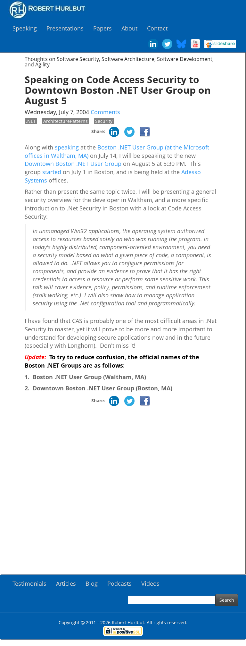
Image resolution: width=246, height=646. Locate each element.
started (51, 172)
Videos (150, 583)
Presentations (65, 28)
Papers (102, 28)
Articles (66, 583)
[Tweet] (129, 131)
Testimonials (29, 583)
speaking (67, 147)
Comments (105, 112)
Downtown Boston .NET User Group (73, 163)
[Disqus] (122, 492)
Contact (157, 28)
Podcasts (119, 583)
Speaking (24, 28)
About (129, 28)
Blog (92, 583)
